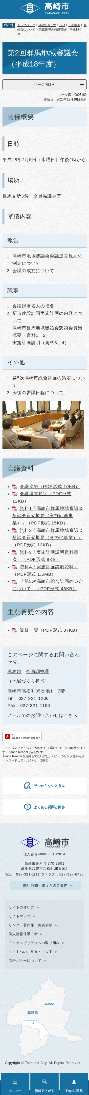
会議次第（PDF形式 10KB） (50, 486)
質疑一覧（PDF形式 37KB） (50, 630)
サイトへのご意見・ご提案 (31, 952)
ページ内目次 (44, 84)
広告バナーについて (25, 960)
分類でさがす (47, 25)
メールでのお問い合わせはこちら (42, 715)
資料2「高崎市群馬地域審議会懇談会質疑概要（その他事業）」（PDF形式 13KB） (47, 537)
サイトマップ (20, 916)
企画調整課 (37, 671)
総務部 (14, 671)
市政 (62, 25)
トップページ (26, 25)
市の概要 (74, 25)
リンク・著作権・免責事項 (31, 925)
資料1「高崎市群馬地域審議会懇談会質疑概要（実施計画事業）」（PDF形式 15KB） (47, 515)
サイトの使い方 (21, 907)
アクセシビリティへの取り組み (34, 943)
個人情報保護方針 (23, 934)
